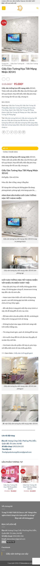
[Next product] (3, 79)
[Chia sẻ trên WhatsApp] (4, 132)
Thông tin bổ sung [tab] (10, 152)
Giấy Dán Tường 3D (17, 63)
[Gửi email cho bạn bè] (16, 132)
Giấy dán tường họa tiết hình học (17, 120)
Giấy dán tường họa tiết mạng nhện (26, 123)
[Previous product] (8, 79)
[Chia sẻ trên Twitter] (12, 132)
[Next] (35, 34)
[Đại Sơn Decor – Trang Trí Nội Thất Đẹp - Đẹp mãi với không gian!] (20, 8)
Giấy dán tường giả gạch (23, 353)
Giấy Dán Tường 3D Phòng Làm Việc (18, 112)
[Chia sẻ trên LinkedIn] (24, 132)
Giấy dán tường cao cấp (17, 553)
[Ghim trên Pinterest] (20, 132)
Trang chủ (5, 63)
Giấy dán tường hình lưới (13, 118)
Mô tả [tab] (5, 148)
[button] (3, 8)
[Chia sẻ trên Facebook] (8, 132)
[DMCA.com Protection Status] (8, 542)
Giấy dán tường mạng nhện (10, 125)
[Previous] (5, 34)
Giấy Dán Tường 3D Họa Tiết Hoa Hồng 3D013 (30, 487)
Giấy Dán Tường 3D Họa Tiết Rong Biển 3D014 (10, 487)
